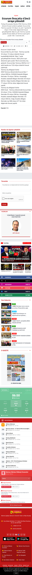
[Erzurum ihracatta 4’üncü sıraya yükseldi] (16, 39)
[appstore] (9, 539)
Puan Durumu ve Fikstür (7, 556)
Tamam (16, 573)
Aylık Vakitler (5, 415)
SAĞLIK (22, 6)
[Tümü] (30, 300)
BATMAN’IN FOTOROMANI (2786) (21, 344)
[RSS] (24, 534)
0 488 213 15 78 (17, 525)
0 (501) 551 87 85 (6, 486)
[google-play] (22, 539)
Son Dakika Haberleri (9, 560)
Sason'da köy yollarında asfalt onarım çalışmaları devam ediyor (23, 169)
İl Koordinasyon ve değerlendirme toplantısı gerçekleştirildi (19, 314)
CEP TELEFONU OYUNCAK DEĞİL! (16, 215)
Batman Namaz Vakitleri (7, 551)
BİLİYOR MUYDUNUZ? (18, 567)
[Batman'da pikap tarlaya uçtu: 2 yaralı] (8, 162)
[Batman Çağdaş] (6, 2)
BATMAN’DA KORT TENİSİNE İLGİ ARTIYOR (19, 329)
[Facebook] (8, 534)
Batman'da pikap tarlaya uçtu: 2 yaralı (7, 168)
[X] (10, 534)
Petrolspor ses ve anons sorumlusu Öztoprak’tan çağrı (20, 307)
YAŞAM (17, 6)
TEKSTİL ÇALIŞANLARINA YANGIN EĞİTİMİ (7, 142)
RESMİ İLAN (26, 565)
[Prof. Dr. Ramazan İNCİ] (16, 225)
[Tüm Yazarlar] (30, 211)
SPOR (14, 304)
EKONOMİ (10, 565)
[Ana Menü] (29, 2)
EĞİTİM (28, 6)
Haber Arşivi (22, 560)
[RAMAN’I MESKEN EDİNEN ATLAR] (24, 136)
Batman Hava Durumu (24, 546)
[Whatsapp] (21, 534)
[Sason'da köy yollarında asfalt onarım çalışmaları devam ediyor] (24, 162)
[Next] (19, 534)
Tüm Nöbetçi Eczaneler (16, 505)
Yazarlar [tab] (4, 211)
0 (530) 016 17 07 (6, 496)
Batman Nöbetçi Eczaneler (7, 546)
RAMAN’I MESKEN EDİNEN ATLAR (21, 336)
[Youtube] (16, 534)
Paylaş (4, 42)
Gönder (4, 204)
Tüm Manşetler (22, 555)
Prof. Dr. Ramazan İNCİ (16, 233)
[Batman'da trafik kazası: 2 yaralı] (24, 149)
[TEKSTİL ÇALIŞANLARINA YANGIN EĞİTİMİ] (8, 136)
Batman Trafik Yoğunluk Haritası (21, 551)
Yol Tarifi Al (16, 486)
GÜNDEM (3, 6)
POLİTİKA (10, 6)
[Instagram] (13, 534)
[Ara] (27, 2)
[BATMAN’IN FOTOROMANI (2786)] (8, 149)
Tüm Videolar (27, 243)
